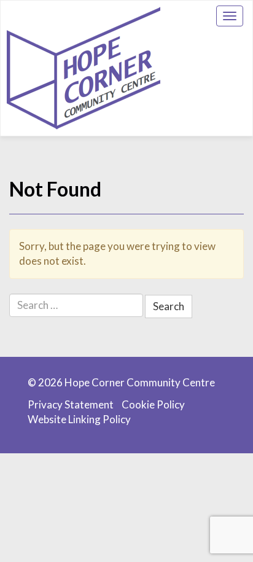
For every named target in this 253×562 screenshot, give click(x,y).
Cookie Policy (153, 404)
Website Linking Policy (79, 419)
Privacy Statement (71, 404)
